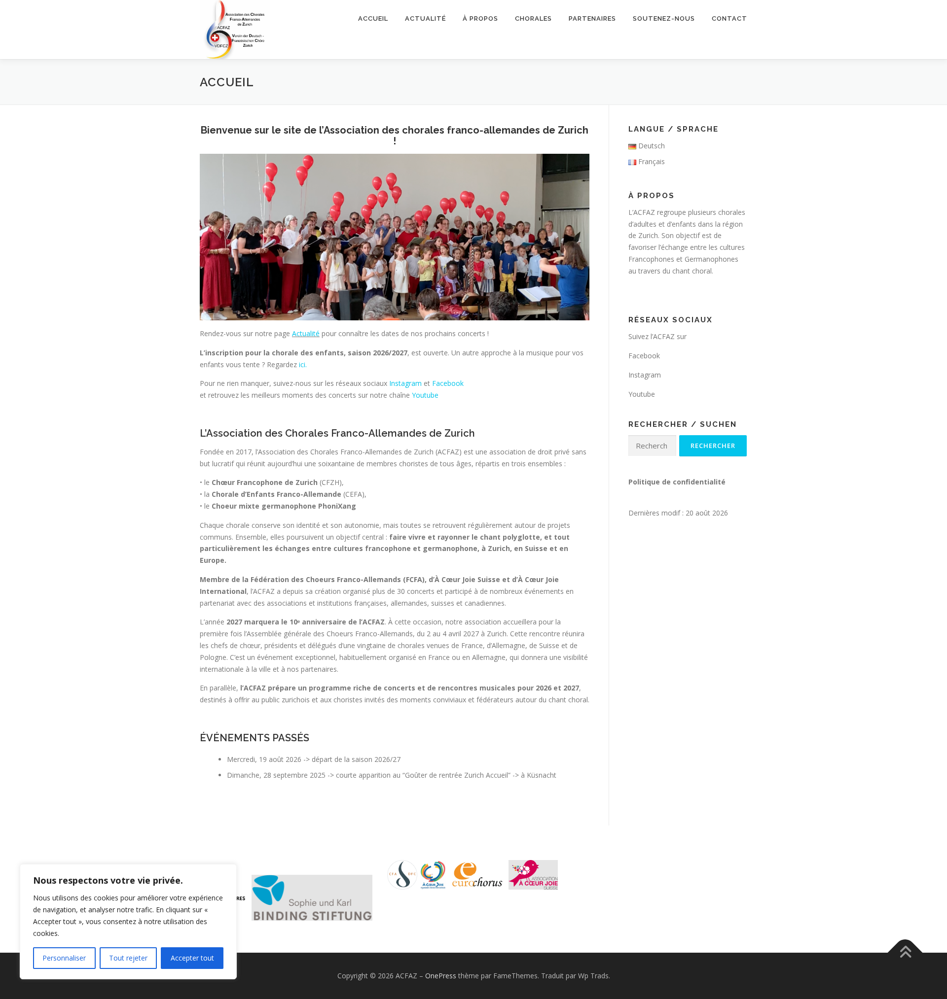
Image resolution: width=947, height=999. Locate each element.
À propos (480, 18)
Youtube (425, 395)
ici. (303, 364)
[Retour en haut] (905, 952)
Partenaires (592, 18)
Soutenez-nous (664, 18)
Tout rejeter (128, 958)
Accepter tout (192, 958)
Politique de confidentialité (677, 481)
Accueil (373, 18)
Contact (729, 18)
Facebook (448, 383)
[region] (128, 921)
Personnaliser (64, 958)
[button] (312, 897)
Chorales (533, 18)
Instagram (405, 383)
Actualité (425, 18)
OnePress (440, 975)
